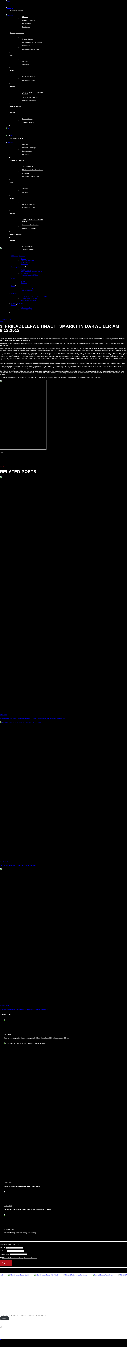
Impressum (2, 1334)
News (1, 321)
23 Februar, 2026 (9, 1229)
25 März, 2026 (4, 1005)
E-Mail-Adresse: (5, 1254)
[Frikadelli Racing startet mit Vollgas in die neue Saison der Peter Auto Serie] (11, 1204)
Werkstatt (3, 1301)
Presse (16, 1334)
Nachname (3, 1251)
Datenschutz (8, 1334)
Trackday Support (5, 1298)
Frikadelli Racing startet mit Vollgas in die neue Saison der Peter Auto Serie (24, 1009)
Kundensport (4, 1295)
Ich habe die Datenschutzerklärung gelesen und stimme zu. (19, 1258)
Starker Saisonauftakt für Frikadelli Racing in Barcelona (18, 865)
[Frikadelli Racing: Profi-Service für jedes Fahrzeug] (11, 1227)
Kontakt (4, 1318)
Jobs (13, 1334)
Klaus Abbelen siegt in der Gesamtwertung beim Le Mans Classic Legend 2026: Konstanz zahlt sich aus (32, 718)
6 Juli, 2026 (3, 715)
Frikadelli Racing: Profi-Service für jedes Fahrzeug (20, 1233)
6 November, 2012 (5, 319)
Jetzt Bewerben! (4, 1287)
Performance (3, 1304)
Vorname (2, 1247)
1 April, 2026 (4, 861)
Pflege (2, 1307)
